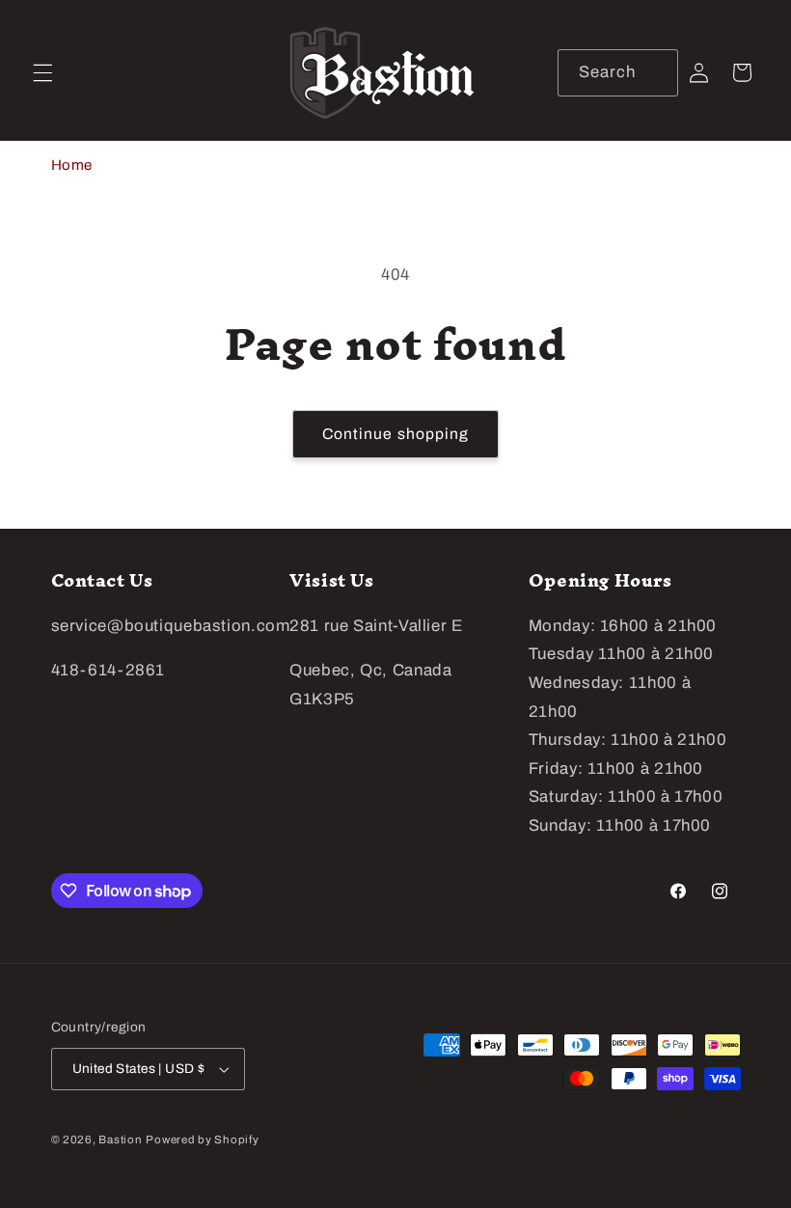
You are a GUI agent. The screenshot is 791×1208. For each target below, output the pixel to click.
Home (72, 165)
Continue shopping (395, 434)
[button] (42, 72)
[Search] (654, 72)
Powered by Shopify (202, 1139)
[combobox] (618, 73)
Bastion (120, 1139)
